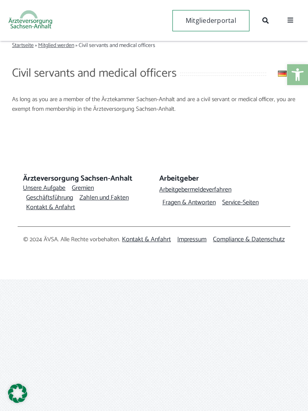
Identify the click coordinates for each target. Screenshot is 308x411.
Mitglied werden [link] (56, 45)
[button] (17, 393)
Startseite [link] (23, 45)
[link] (297, 74)
